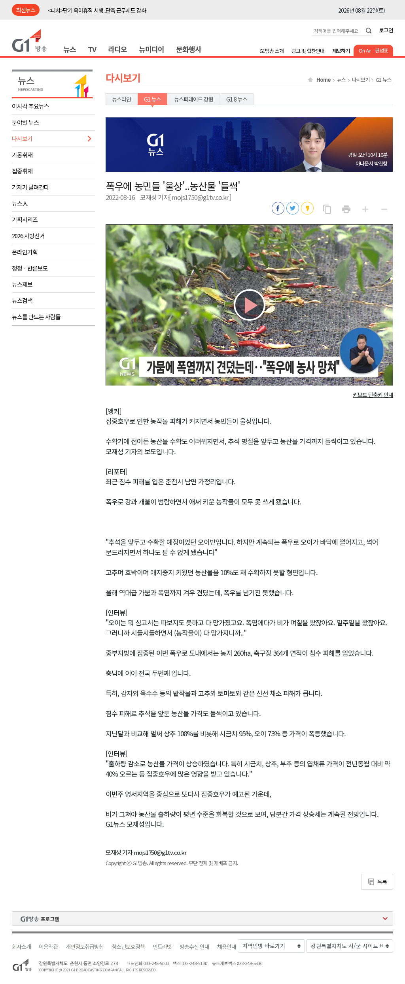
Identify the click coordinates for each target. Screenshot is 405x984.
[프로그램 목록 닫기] (202, 918)
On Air (365, 50)
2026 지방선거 (28, 235)
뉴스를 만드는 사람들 (36, 316)
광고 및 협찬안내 (307, 51)
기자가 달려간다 (30, 187)
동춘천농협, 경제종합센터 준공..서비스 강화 (94, 11)
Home (323, 80)
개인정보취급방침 (85, 946)
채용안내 (226, 946)
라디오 (117, 49)
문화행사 (188, 49)
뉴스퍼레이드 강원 (193, 99)
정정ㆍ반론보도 (30, 268)
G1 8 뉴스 (236, 99)
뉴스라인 (121, 99)
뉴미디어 (151, 49)
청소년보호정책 (128, 946)
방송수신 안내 (194, 946)
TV (92, 49)
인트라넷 (162, 946)
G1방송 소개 (271, 51)
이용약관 (48, 946)
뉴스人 (20, 203)
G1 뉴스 (383, 80)
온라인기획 (25, 252)
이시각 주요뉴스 (30, 106)
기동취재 (22, 155)
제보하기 (341, 51)
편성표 (381, 50)
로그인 (386, 30)
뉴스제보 (22, 284)
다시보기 (22, 138)
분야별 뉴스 (25, 122)
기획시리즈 (25, 219)
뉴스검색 (22, 300)
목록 (382, 882)
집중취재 (22, 171)
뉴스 (69, 49)
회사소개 (21, 946)
